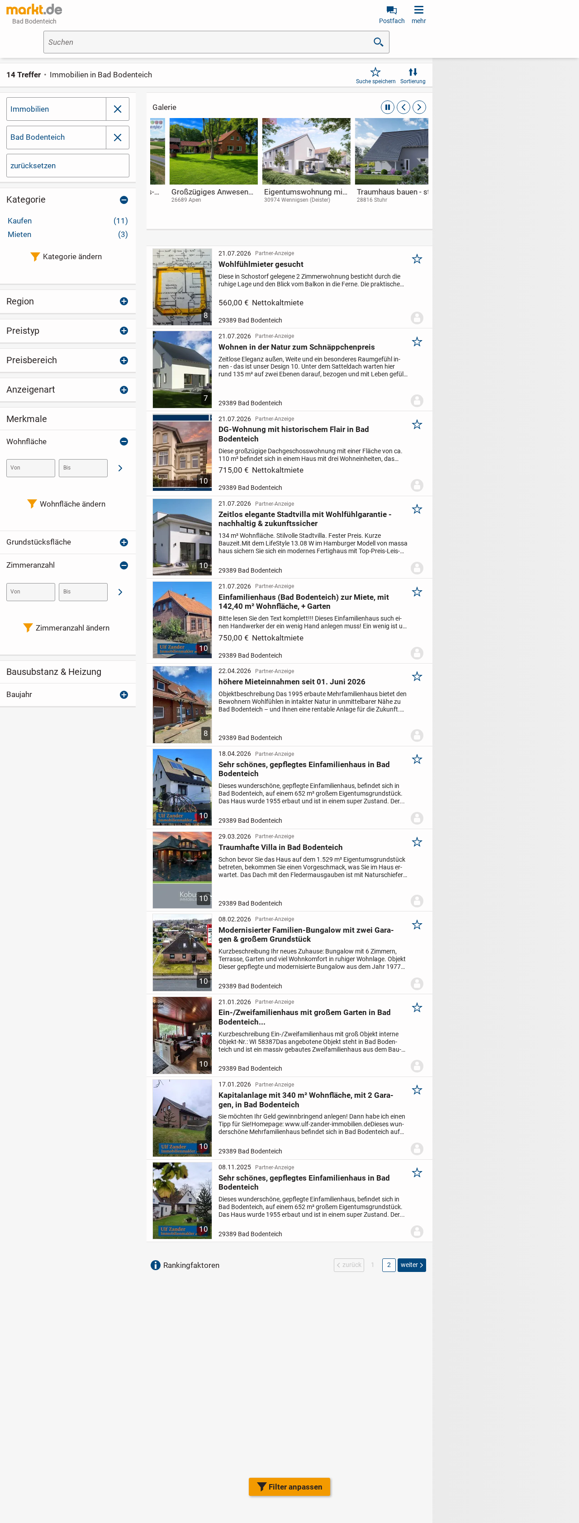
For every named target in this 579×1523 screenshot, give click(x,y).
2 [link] (389, 1264)
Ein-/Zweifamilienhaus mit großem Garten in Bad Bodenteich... (304, 1017)
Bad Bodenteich (37, 137)
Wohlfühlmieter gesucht (261, 264)
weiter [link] (409, 1264)
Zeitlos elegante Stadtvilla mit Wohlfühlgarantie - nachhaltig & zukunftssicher (305, 519)
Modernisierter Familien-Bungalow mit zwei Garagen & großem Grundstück (306, 934)
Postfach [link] (392, 20)
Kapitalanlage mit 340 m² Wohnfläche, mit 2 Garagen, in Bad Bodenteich (306, 1100)
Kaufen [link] (68, 220)
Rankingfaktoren (191, 1265)
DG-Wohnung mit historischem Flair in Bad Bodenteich (293, 434)
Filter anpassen (296, 1486)
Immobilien (29, 109)
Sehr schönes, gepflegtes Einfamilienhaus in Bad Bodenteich (304, 769)
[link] (196, 169)
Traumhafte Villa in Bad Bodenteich (280, 847)
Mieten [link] (68, 234)
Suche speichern (376, 81)
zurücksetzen (33, 165)
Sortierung (413, 81)
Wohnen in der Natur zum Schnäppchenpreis (296, 346)
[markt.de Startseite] (34, 9)
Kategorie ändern (72, 256)
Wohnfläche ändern (72, 503)
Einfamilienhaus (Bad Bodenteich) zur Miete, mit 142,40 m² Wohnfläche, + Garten (303, 602)
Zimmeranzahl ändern (72, 627)
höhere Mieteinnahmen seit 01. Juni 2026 (291, 681)
